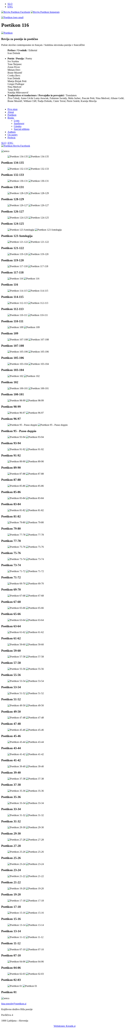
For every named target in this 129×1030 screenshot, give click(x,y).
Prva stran (12, 109)
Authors (12, 132)
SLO (10, 4)
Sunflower (19, 123)
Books (11, 117)
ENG (10, 6)
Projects (11, 137)
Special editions (21, 129)
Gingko (17, 126)
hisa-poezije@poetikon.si (13, 1003)
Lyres (16, 120)
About (11, 112)
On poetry (13, 134)
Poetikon (12, 115)
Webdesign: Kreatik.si (65, 1026)
